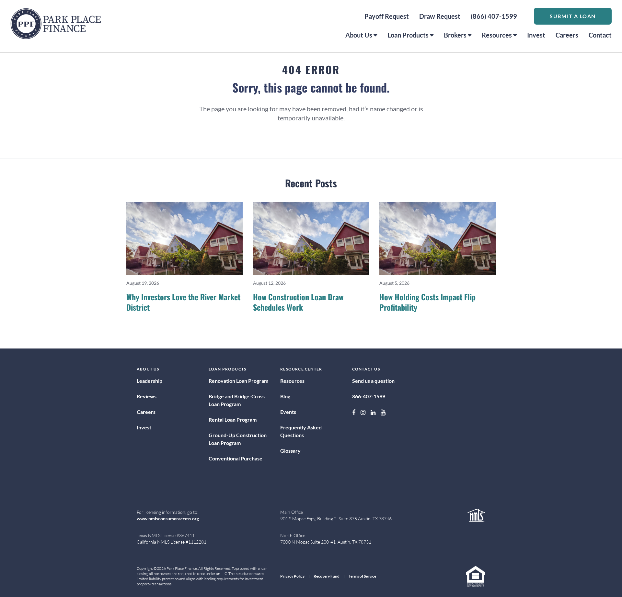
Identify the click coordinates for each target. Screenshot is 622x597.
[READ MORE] (184, 238)
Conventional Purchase (235, 458)
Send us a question (373, 381)
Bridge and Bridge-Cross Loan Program (237, 400)
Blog (285, 396)
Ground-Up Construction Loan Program (238, 439)
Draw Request (439, 16)
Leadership (149, 381)
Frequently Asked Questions (301, 431)
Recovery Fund (327, 576)
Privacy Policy (292, 576)
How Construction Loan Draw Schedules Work (298, 302)
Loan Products (408, 35)
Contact (600, 35)
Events (288, 412)
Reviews (146, 396)
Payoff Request (386, 16)
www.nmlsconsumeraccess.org (168, 518)
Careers (567, 35)
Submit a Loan (573, 16)
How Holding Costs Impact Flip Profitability (427, 302)
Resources (497, 35)
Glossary (290, 451)
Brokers (455, 35)
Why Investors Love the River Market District (183, 302)
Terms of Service (362, 576)
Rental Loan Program (233, 419)
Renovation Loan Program (238, 381)
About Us (358, 35)
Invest (536, 35)
